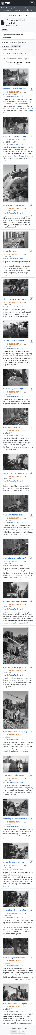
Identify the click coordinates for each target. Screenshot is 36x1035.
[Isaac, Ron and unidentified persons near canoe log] (16, 136)
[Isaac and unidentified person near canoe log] (16, 89)
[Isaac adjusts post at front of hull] (16, 819)
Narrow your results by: (18, 15)
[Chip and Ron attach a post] (15, 732)
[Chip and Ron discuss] (12, 427)
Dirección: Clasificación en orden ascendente (16, 53)
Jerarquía (24, 42)
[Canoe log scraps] (11, 251)
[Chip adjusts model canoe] (14, 515)
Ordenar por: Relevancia (9, 50)
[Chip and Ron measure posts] (16, 1003)
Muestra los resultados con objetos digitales (19, 63)
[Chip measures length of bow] (16, 667)
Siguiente (21, 1032)
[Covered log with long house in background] (16, 389)
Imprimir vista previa (10, 42)
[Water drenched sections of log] (16, 473)
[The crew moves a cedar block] (16, 299)
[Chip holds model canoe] (14, 775)
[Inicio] (6, 3)
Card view (7, 46)
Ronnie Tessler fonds (16, 96)
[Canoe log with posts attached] (16, 862)
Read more (6, 160)
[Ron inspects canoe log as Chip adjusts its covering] (16, 205)
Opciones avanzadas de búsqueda (13, 35)
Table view (16, 46)
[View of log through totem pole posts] (16, 958)
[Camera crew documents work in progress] (16, 601)
